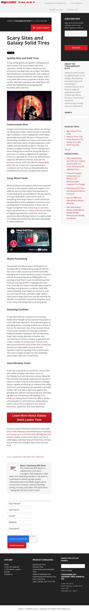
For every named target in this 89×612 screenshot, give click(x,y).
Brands (7, 572)
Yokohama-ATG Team (22, 21)
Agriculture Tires (39, 564)
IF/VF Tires (73, 145)
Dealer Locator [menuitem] (56, 10)
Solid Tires (40, 457)
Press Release (75, 139)
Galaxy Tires (17, 457)
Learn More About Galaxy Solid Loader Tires (29, 417)
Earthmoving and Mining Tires (44, 577)
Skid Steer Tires (29, 457)
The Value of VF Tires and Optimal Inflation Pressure (76, 191)
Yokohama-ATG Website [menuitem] (55, 3)
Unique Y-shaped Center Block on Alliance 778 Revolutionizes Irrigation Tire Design (76, 179)
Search (68, 112)
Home (6, 564)
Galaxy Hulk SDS (36, 210)
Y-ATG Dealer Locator (12, 569)
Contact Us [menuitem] (72, 10)
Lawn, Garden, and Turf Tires (44, 581)
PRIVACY (21, 609)
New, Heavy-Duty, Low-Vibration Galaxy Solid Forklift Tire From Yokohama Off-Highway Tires (76, 164)
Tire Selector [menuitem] (77, 3)
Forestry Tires (38, 567)
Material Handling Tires (42, 574)
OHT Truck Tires (39, 579)
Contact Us (8, 574)
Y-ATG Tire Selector (11, 567)
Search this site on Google (69, 559)
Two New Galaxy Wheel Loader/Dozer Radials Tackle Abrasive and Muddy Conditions (75, 213)
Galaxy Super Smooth (33, 342)
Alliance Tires (75, 136)
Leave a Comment (43, 28)
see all (67, 149)
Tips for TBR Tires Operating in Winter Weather (75, 200)
